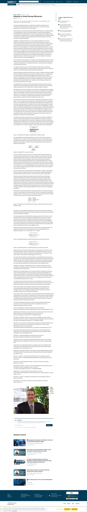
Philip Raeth (30, 482)
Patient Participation (52, 4)
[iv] (14, 322)
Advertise (9, 495)
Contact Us (9, 496)
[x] (50, 124)
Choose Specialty (11, 4)
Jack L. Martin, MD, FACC (39, 443)
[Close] (85, 509)
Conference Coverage (24, 4)
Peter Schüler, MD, (31, 443)
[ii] (14, 311)
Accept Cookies (74, 509)
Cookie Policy (15, 510)
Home (64, 503)
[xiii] (14, 371)
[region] (43, 509)
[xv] (19, 295)
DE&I (34, 4)
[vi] (14, 335)
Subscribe (48, 425)
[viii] (14, 345)
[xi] (14, 361)
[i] (34, 28)
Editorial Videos (37, 4)
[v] (14, 330)
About (8, 494)
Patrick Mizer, (30, 452)
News (45, 1)
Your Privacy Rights (38, 496)
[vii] (14, 339)
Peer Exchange (30, 4)
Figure (33, 225)
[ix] (33, 114)
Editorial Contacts (24, 494)
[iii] (48, 33)
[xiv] (37, 291)
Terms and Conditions (38, 495)
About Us (68, 503)
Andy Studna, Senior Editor (37, 452)
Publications (52, 1)
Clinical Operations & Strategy (45, 4)
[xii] (27, 183)
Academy (47, 1)
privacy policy (34, 427)
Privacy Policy (37, 494)
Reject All (67, 509)
